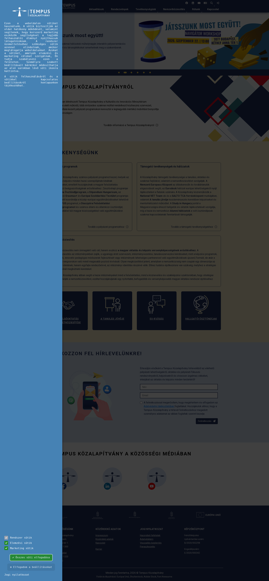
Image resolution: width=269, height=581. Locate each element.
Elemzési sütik (21, 542)
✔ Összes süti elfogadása (31, 557)
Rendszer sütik (21, 537)
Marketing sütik (21, 548)
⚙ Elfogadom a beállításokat (31, 567)
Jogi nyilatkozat (16, 574)
